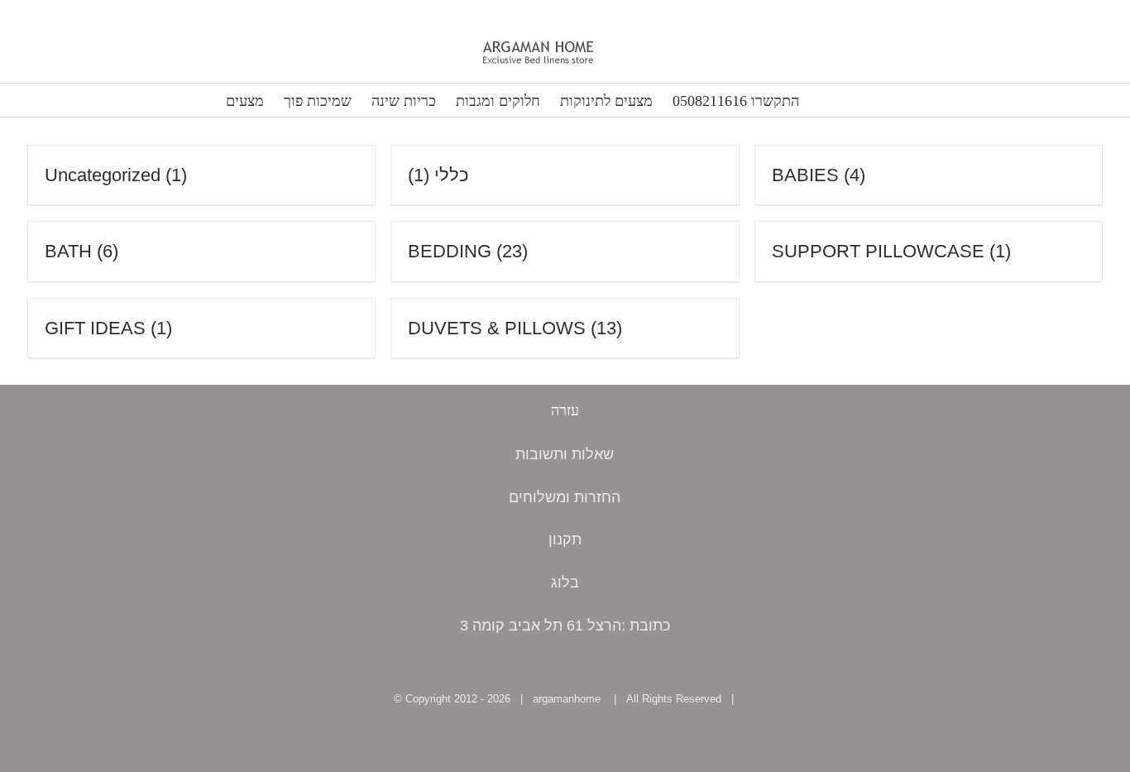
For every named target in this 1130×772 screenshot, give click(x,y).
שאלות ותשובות (564, 454)
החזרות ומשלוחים (564, 497)
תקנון (565, 539)
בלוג (565, 582)
